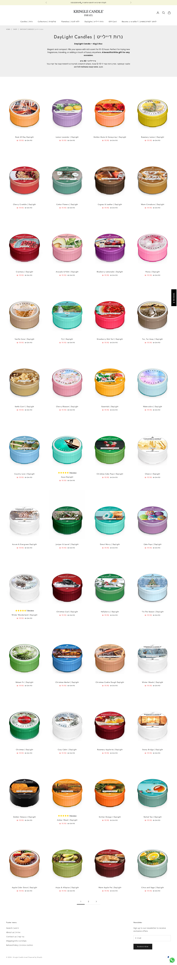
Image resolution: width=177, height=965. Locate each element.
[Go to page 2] (96, 901)
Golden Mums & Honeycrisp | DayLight (110, 137)
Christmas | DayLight (24, 749)
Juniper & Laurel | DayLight (67, 544)
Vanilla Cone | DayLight (24, 339)
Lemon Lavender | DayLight (67, 137)
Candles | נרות (26, 21)
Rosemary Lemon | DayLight (152, 137)
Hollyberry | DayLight (110, 611)
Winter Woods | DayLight (152, 682)
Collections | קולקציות (47, 21)
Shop (15, 29)
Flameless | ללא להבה (70, 21)
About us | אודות (13, 932)
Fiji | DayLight (67, 339)
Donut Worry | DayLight (110, 544)
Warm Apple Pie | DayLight (109, 887)
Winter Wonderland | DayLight (24, 615)
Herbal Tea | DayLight (153, 817)
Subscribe (142, 946)
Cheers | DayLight (152, 474)
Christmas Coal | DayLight (67, 611)
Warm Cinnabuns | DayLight (152, 204)
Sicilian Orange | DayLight (110, 817)
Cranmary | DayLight (24, 272)
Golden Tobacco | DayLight (24, 817)
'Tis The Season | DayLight (153, 611)
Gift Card (112, 21)
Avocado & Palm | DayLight (67, 272)
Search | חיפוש (12, 928)
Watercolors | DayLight (152, 406)
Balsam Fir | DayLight (24, 682)
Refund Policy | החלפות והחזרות (19, 945)
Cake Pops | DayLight (152, 544)
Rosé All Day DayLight (24, 137)
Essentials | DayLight (109, 406)
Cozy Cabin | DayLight (67, 749)
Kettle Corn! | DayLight (24, 406)
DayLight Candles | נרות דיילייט (31, 29)
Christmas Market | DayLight (67, 682)
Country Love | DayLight (24, 474)
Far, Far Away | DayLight (152, 339)
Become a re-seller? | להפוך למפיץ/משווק (139, 21)
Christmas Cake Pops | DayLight (110, 474)
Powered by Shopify (35, 957)
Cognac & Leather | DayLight (110, 204)
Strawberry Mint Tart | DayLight (110, 339)
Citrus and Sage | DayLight (152, 887)
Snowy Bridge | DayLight (152, 749)
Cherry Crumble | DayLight (24, 204)
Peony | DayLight (153, 272)
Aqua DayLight (67, 477)
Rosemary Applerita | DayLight (110, 749)
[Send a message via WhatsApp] (172, 960)
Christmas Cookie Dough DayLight (110, 682)
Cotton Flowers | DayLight (67, 204)
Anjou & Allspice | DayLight (67, 887)
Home (8, 29)
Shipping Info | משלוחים (16, 941)
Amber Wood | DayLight (67, 820)
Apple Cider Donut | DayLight (24, 887)
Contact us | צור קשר (15, 936)
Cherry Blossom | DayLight (67, 406)
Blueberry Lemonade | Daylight (110, 272)
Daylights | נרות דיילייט (94, 21)
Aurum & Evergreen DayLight (24, 544)
